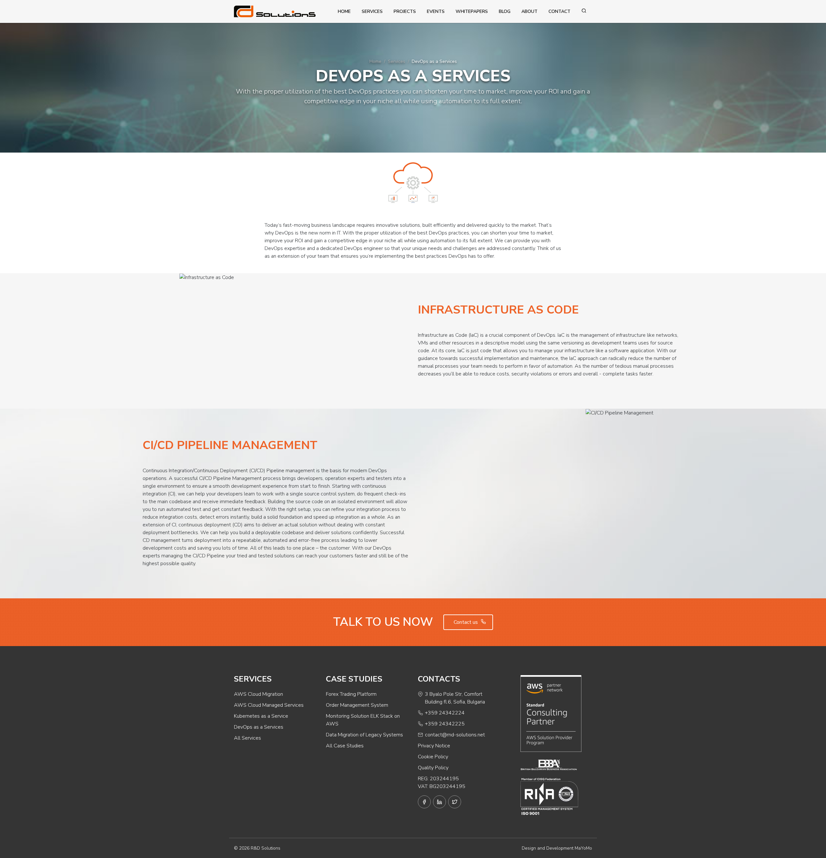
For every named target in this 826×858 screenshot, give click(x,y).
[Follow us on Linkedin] (439, 801)
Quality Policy (433, 767)
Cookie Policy (433, 756)
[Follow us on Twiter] (454, 801)
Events (436, 11)
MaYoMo (583, 848)
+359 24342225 (445, 723)
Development (559, 848)
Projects (405, 11)
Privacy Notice (434, 745)
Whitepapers (472, 11)
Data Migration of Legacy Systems (364, 734)
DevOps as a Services (258, 727)
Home (344, 11)
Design (529, 848)
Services (372, 11)
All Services (247, 738)
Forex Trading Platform (351, 694)
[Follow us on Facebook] (424, 801)
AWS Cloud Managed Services (269, 705)
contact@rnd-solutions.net (455, 734)
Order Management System (357, 705)
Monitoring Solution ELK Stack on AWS (363, 720)
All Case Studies (345, 745)
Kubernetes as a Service (261, 716)
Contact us (466, 622)
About (529, 11)
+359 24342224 (445, 712)
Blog (504, 11)
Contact (559, 11)
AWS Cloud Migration (258, 694)
